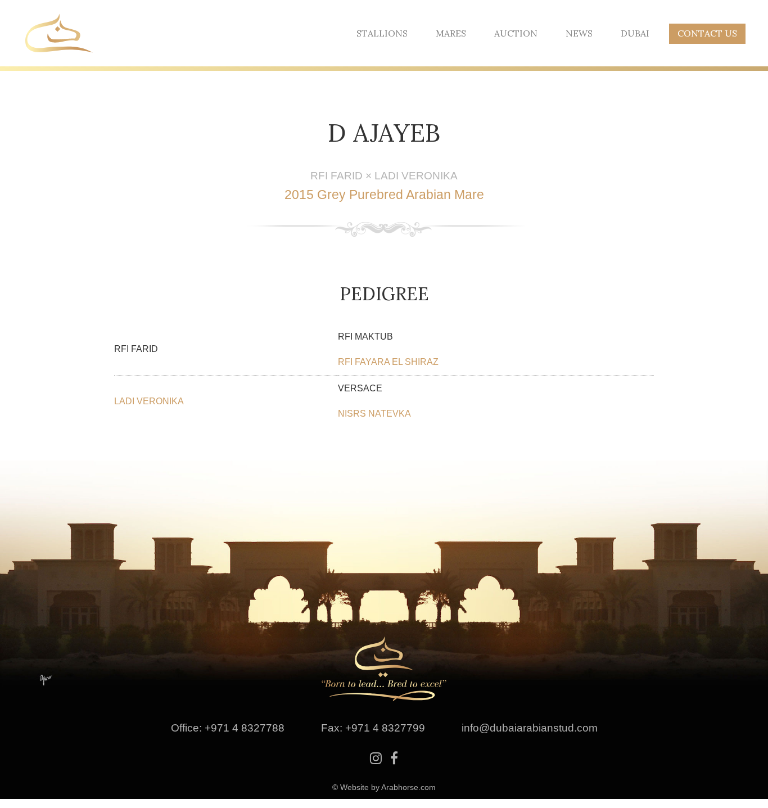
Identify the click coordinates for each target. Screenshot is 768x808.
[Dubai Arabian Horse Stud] (59, 32)
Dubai (635, 33)
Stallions (382, 33)
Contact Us (707, 33)
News (579, 33)
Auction (515, 33)
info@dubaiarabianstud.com (530, 728)
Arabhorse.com (408, 787)
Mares (451, 33)
